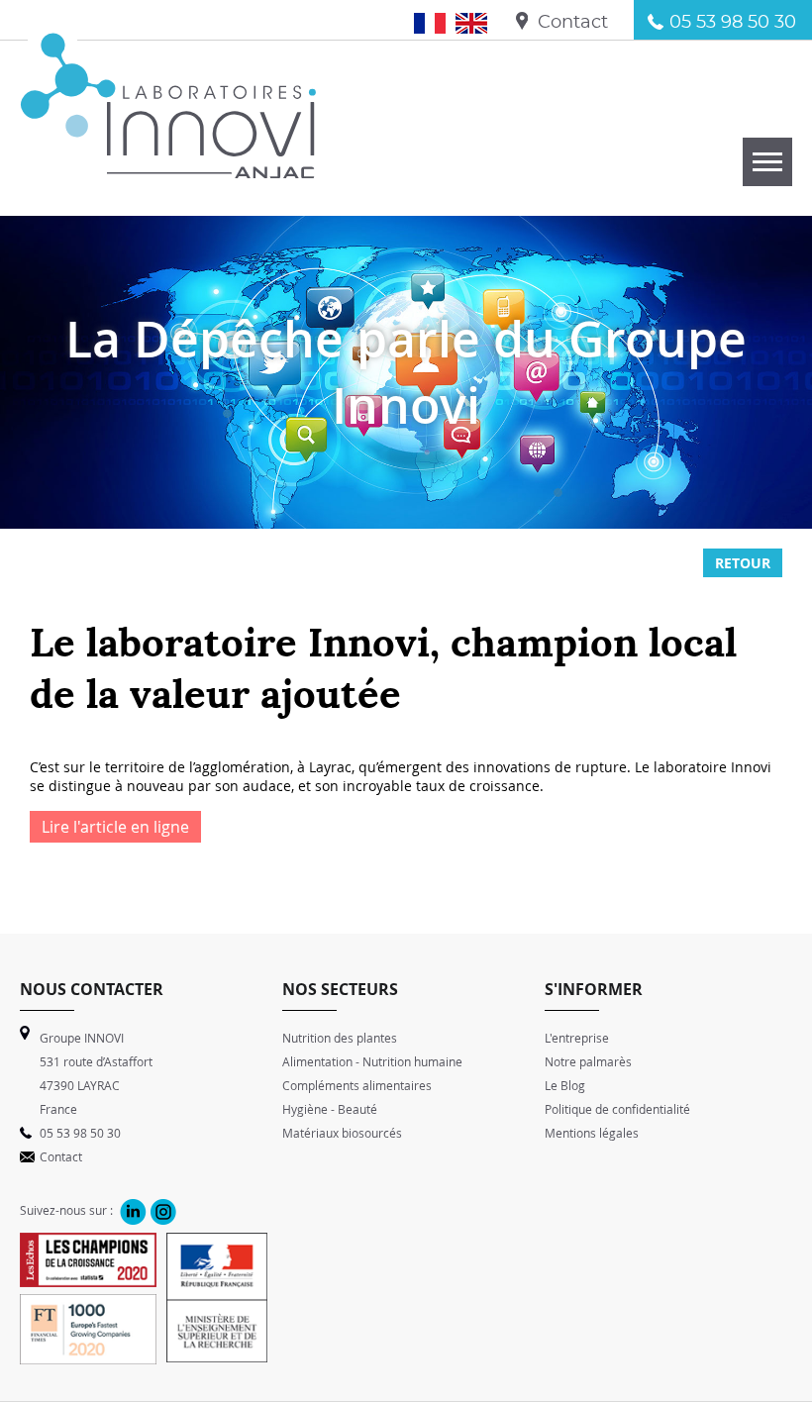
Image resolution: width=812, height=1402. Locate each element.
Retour (742, 562)
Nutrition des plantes (339, 1038)
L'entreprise (577, 1038)
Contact (573, 23)
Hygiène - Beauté (329, 1109)
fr (440, 22)
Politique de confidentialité (617, 1109)
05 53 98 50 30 (732, 23)
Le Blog (565, 1085)
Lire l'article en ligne (115, 827)
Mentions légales (592, 1133)
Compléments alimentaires (357, 1085)
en (478, 22)
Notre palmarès (588, 1061)
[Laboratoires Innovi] (168, 168)
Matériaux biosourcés (342, 1133)
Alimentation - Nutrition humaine (372, 1061)
